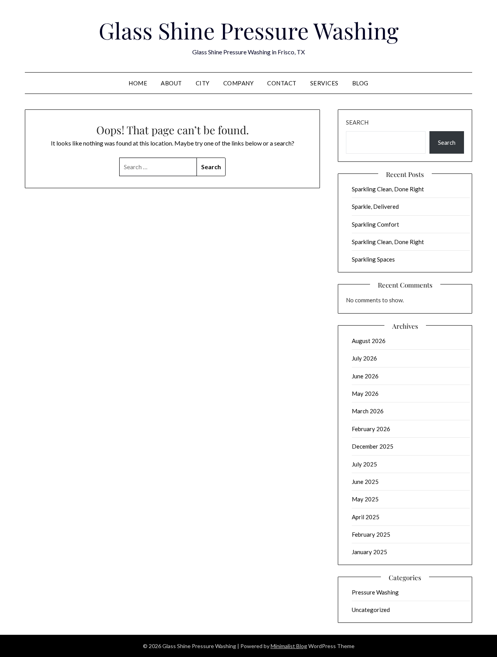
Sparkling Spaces (373, 259)
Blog (360, 83)
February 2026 (371, 428)
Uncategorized (371, 609)
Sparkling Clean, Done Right (388, 188)
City (203, 83)
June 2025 (365, 481)
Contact (282, 83)
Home (138, 83)
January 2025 (369, 551)
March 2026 (368, 410)
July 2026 (364, 358)
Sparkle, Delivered (375, 206)
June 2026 (365, 376)
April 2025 (365, 516)
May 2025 (365, 499)
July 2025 (364, 464)
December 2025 (372, 446)
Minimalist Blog (289, 646)
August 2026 (369, 340)
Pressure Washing (375, 592)
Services (324, 83)
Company (238, 83)
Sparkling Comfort (375, 224)
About (171, 83)
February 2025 (371, 534)
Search (357, 122)
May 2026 (365, 393)
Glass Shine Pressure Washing (249, 30)
